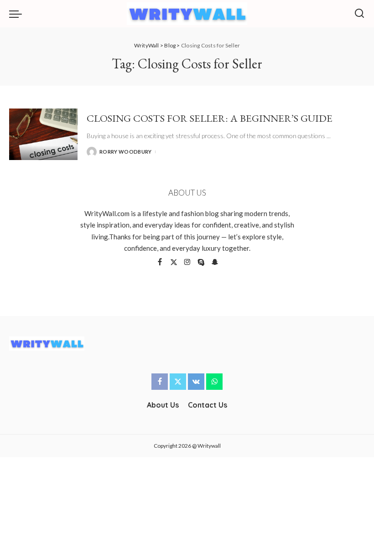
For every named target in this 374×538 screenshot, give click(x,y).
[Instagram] (187, 262)
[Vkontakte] (196, 381)
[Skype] (201, 262)
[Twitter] (174, 262)
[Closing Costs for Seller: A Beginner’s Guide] (43, 134)
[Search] (359, 13)
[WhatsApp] (214, 381)
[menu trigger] (17, 13)
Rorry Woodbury (125, 152)
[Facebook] (160, 262)
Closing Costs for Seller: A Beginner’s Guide (209, 118)
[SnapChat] (215, 262)
